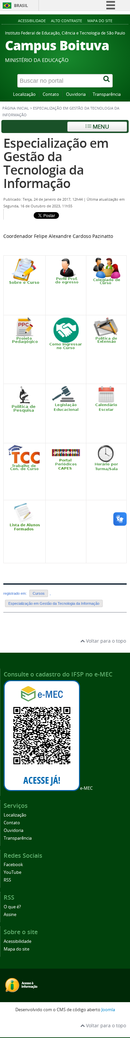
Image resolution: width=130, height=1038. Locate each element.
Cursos (39, 593)
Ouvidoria (76, 94)
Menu (100, 126)
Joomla (108, 1010)
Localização (24, 94)
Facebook (13, 864)
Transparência (107, 94)
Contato (51, 94)
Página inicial (15, 108)
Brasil (21, 5)
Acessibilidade (32, 20)
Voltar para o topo (105, 641)
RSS (7, 880)
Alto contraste (66, 20)
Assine (10, 914)
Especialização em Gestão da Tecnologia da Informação (55, 163)
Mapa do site (99, 20)
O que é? (12, 907)
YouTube (12, 872)
